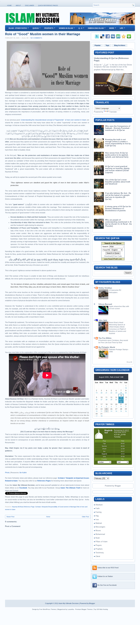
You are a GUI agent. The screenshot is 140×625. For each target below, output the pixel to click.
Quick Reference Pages (48, 5)
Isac (97, 519)
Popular (98, 45)
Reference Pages (44, 481)
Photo (7, 473)
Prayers (99, 545)
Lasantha (71, 609)
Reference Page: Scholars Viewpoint (36, 507)
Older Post (85, 516)
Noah (98, 538)
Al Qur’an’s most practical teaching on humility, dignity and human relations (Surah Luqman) (117, 169)
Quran (36, 28)
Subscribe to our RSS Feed (107, 568)
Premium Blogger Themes (83, 609)
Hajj (97, 516)
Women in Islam (67, 28)
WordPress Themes (49, 609)
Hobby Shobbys (105, 288)
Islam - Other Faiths (19, 28)
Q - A (81, 28)
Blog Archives (119, 45)
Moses (98, 530)
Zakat (98, 556)
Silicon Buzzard (105, 304)
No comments (36, 38)
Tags (107, 45)
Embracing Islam (96, 28)
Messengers (100, 527)
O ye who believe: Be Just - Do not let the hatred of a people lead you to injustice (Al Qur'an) (118, 196)
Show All (129, 362)
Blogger (118, 486)
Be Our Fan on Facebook (107, 585)
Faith (98, 508)
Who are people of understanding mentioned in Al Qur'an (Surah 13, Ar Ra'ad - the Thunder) (118, 223)
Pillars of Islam (101, 542)
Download (108, 256)
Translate (113, 112)
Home (9, 5)
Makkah (99, 523)
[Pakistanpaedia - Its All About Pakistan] (102, 24)
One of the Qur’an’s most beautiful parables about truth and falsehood (117, 182)
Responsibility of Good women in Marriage (62, 507)
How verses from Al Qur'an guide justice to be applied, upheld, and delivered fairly (116, 155)
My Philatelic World (106, 347)
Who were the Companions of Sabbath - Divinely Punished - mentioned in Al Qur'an (117, 128)
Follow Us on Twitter (105, 576)
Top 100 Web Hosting (101, 609)
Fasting (98, 512)
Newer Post (10, 516)
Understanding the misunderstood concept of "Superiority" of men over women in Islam (53, 120)
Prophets (49, 28)
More (112, 28)
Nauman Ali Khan (17, 507)
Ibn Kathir (23, 473)
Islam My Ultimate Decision (69, 603)
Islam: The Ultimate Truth (70, 488)
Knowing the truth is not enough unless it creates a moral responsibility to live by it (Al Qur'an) (118, 142)
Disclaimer (29, 5)
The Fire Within (104, 338)
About (18, 5)
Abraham (99, 505)
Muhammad (100, 534)
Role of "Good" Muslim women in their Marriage (42, 34)
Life (122, 28)
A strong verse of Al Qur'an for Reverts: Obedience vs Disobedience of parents (118, 208)
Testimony (100, 553)
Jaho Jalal (102, 320)
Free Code (117, 256)
